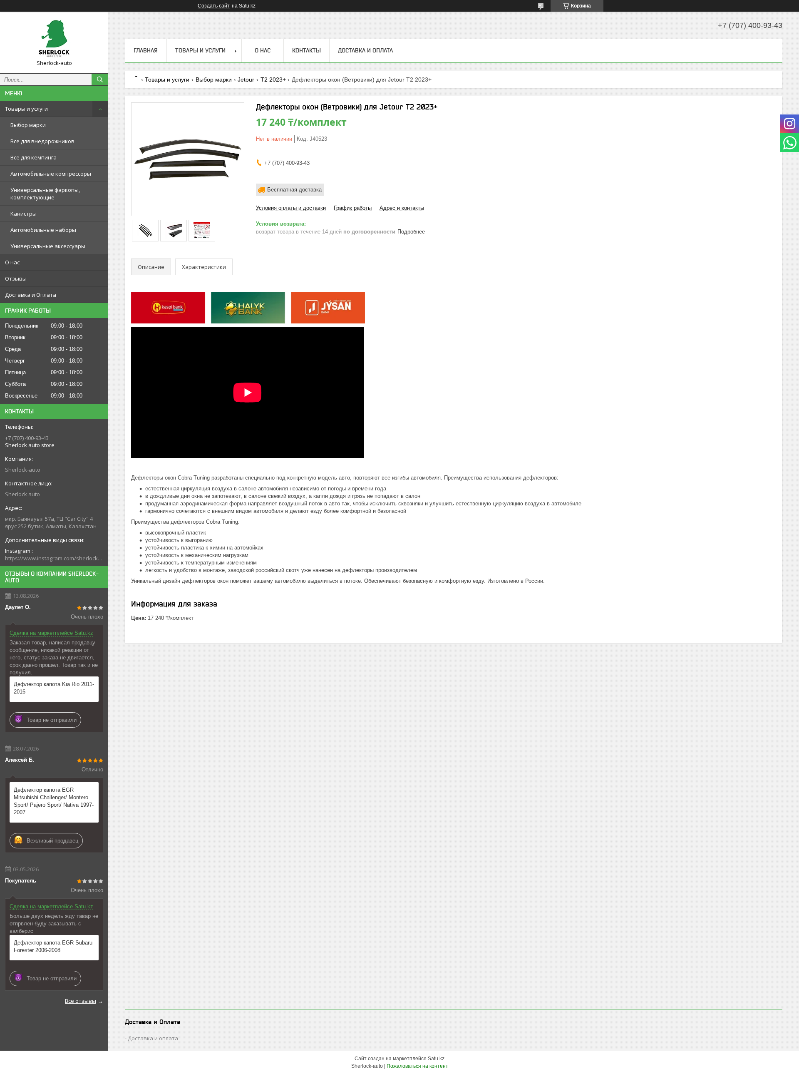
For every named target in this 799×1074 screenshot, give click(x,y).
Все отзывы (80, 1000)
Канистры (23, 213)
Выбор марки (28, 125)
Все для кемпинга (33, 157)
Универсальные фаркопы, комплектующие (45, 193)
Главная (146, 50)
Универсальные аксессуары (47, 246)
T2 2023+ (273, 79)
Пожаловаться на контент (417, 1066)
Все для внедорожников (42, 141)
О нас (12, 262)
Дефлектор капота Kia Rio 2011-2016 (54, 688)
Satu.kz (436, 1059)
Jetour (246, 79)
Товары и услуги (26, 108)
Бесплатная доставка (294, 189)
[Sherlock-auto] (54, 39)
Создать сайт (214, 6)
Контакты (306, 50)
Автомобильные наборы (43, 230)
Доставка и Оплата (30, 294)
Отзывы (16, 278)
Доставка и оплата (153, 1038)
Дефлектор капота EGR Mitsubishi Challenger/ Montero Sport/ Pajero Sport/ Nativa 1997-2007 (54, 801)
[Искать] (100, 79)
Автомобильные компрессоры (50, 173)
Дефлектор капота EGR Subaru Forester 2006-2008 (53, 946)
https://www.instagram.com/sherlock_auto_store (54, 558)
